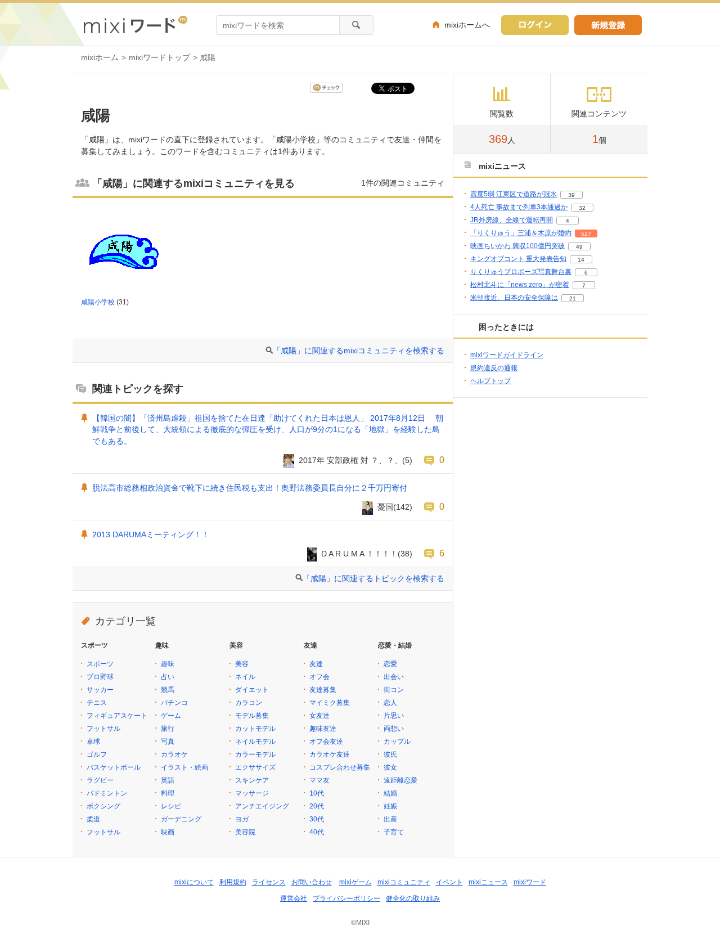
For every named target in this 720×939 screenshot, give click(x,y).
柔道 (93, 819)
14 (581, 260)
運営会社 (293, 898)
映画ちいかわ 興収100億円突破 (517, 246)
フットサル (103, 729)
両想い (394, 729)
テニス (97, 703)
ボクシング (103, 806)
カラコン (248, 703)
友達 (316, 664)
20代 (316, 806)
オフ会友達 (326, 741)
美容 (242, 664)
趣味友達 (322, 729)
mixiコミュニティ (403, 882)
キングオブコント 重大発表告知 (518, 259)
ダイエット (252, 690)
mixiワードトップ (159, 57)
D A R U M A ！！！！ (359, 553)
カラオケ (174, 754)
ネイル (245, 677)
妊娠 (390, 806)
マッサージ (252, 793)
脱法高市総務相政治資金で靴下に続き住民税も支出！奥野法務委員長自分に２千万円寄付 (249, 487)
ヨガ (242, 819)
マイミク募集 (329, 703)
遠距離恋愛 (400, 780)
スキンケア (252, 780)
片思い (394, 716)
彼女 (390, 767)
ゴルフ (97, 754)
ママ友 (319, 780)
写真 (167, 741)
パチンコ (174, 703)
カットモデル (255, 729)
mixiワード (530, 882)
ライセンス (269, 882)
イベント (449, 882)
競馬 (167, 690)
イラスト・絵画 (184, 767)
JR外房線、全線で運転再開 (511, 220)
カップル (397, 741)
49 (579, 247)
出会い (394, 677)
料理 (167, 793)
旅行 (167, 729)
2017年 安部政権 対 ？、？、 (350, 460)
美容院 (245, 832)
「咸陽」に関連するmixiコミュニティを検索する (358, 350)
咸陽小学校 (98, 302)
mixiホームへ (467, 24)
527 (586, 234)
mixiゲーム (355, 882)
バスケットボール (114, 767)
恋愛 (390, 664)
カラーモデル (255, 754)
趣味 (167, 664)
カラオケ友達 (329, 754)
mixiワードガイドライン (506, 355)
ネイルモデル (255, 741)
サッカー (100, 690)
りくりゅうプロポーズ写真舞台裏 (521, 272)
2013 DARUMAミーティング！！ (150, 534)
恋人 (390, 703)
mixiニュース (488, 882)
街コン (394, 690)
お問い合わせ (311, 882)
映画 (167, 832)
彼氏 (390, 754)
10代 (316, 793)
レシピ (171, 806)
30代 (316, 819)
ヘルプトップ (490, 381)
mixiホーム (100, 57)
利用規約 (232, 882)
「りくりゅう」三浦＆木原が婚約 (521, 233)
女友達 (319, 716)
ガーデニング (181, 819)
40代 (316, 832)
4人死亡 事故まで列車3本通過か (519, 207)
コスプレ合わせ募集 (339, 767)
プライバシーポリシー (346, 898)
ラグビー (100, 780)
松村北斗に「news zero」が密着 (519, 285)
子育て (394, 832)
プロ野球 (100, 677)
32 (582, 208)
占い (167, 677)
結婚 (390, 793)
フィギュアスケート (117, 716)
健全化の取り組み (413, 898)
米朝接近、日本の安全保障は (514, 298)
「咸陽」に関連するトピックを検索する (373, 578)
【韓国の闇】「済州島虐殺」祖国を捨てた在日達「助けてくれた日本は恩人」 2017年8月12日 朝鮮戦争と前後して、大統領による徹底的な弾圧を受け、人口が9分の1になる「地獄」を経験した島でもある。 (267, 430)
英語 (167, 780)
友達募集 (322, 690)
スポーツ (100, 664)
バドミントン (107, 793)
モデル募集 (252, 716)
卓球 (93, 741)
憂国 (385, 506)
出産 (390, 819)
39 (571, 195)
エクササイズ (255, 767)
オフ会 (319, 677)
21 (572, 298)
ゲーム (171, 716)
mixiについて (194, 882)
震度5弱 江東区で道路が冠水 (513, 194)
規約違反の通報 (494, 368)
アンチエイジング (262, 806)
